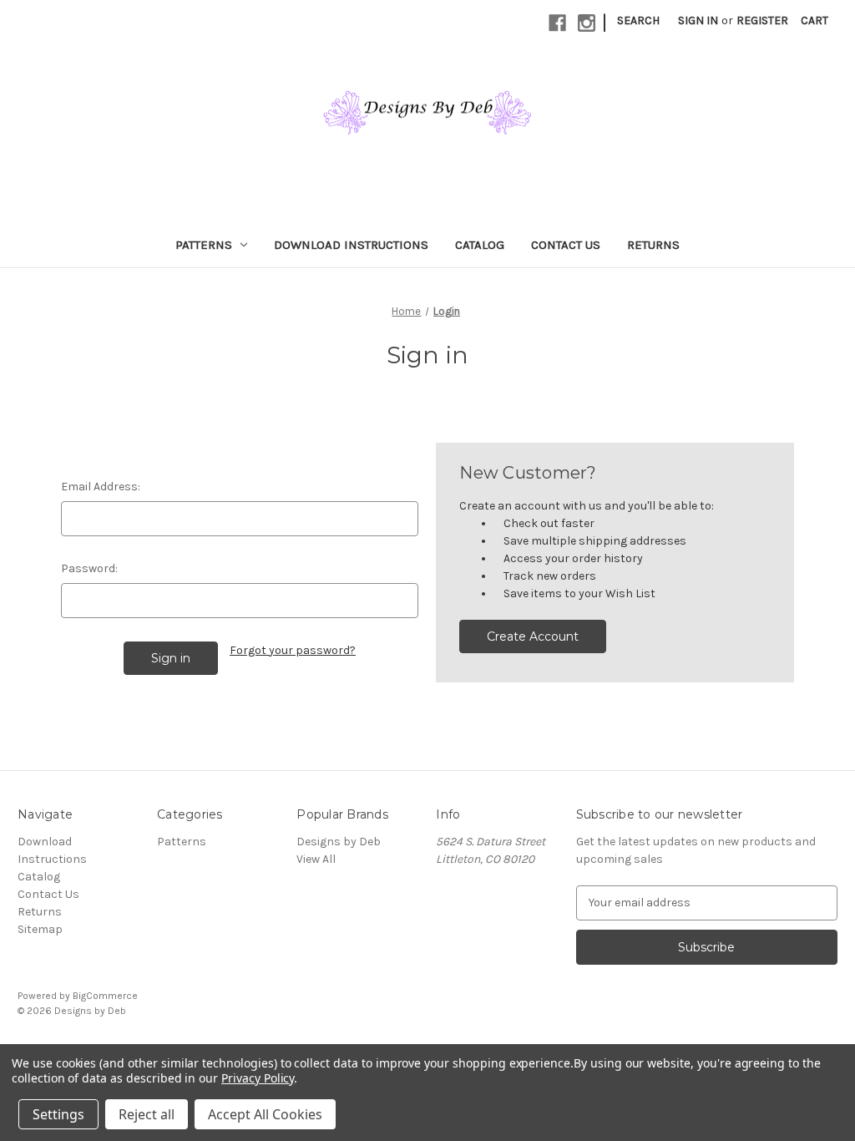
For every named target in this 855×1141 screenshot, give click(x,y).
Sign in (698, 20)
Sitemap (40, 929)
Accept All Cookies (265, 1114)
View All (316, 859)
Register (762, 20)
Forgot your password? (293, 650)
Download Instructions (351, 244)
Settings (58, 1114)
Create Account (533, 636)
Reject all (147, 1114)
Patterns (203, 244)
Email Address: (100, 486)
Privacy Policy (257, 1078)
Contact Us (565, 244)
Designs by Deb (338, 841)
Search (638, 20)
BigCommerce (105, 996)
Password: (89, 568)
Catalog (479, 244)
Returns (653, 244)
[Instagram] (586, 23)
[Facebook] (557, 23)
